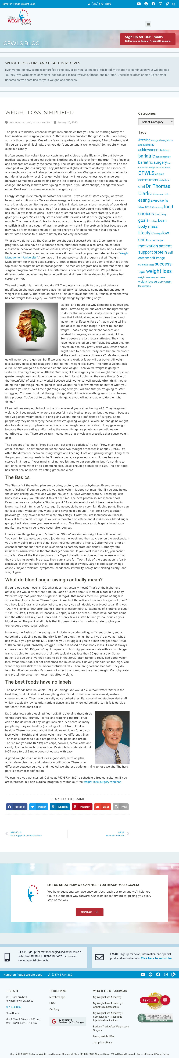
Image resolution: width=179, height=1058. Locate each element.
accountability (146, 144)
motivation (148, 246)
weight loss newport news (151, 277)
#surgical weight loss (162, 140)
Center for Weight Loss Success (154, 167)
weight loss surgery (151, 281)
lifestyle (146, 232)
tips (141, 271)
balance (164, 150)
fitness (150, 207)
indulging (153, 221)
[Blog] (167, 4)
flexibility (159, 208)
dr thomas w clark (159, 194)
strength (143, 264)
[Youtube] (139, 4)
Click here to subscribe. (156, 958)
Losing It (158, 234)
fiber (141, 207)
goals (143, 220)
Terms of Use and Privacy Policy (153, 1054)
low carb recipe (155, 240)
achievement (149, 150)
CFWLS (146, 173)
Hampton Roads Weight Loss (18, 3)
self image (157, 258)
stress (151, 265)
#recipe (144, 140)
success (163, 264)
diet (141, 186)
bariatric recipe (163, 156)
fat (166, 200)
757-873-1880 (13, 1006)
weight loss (159, 271)
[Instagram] (160, 4)
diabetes (164, 180)
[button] (174, 4)
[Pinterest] (146, 4)
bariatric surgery (152, 162)
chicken (159, 174)
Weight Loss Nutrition (39, 122)
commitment (148, 180)
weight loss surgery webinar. (102, 782)
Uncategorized (17, 122)
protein (160, 252)
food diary (160, 214)
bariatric (146, 156)
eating (144, 200)
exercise (157, 200)
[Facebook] (153, 4)
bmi (169, 163)
